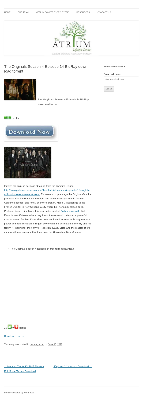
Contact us (104, 12)
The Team (23, 12)
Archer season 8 (70, 211)
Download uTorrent (14, 336)
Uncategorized (37, 344)
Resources (83, 12)
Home (7, 12)
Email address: (112, 74)
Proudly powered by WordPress (19, 393)
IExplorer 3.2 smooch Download (73, 366)
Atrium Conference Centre (52, 12)
